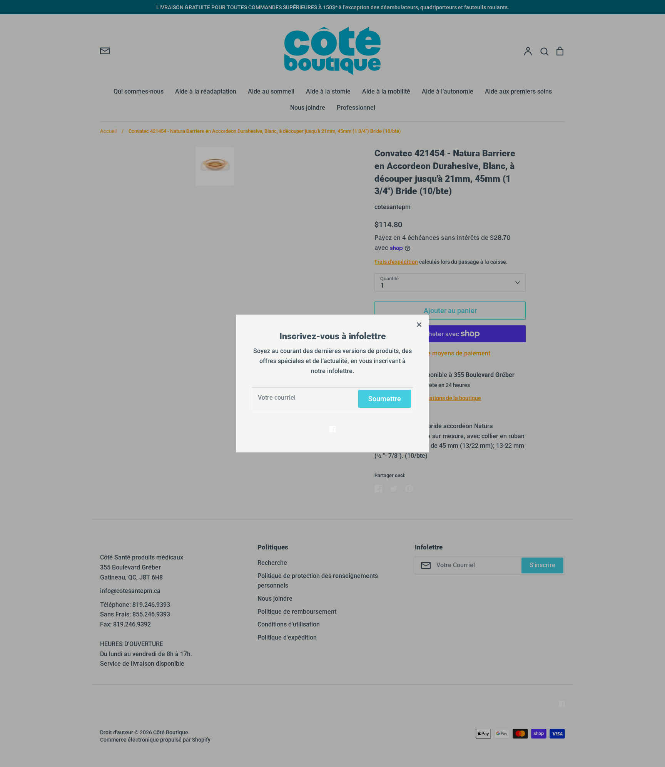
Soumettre (384, 399)
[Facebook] (332, 429)
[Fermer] (419, 324)
